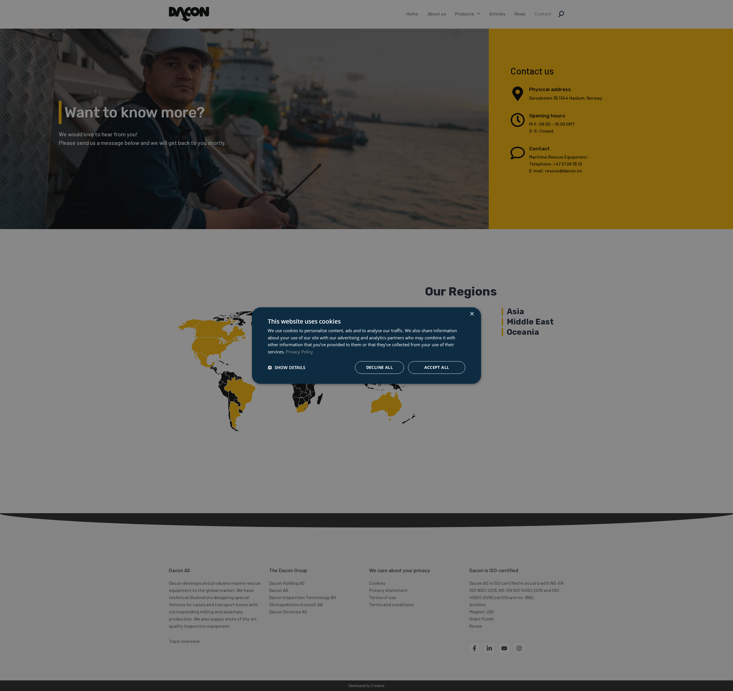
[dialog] (366, 345)
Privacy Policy (299, 352)
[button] (286, 367)
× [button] (472, 314)
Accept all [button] (436, 367)
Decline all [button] (379, 367)
